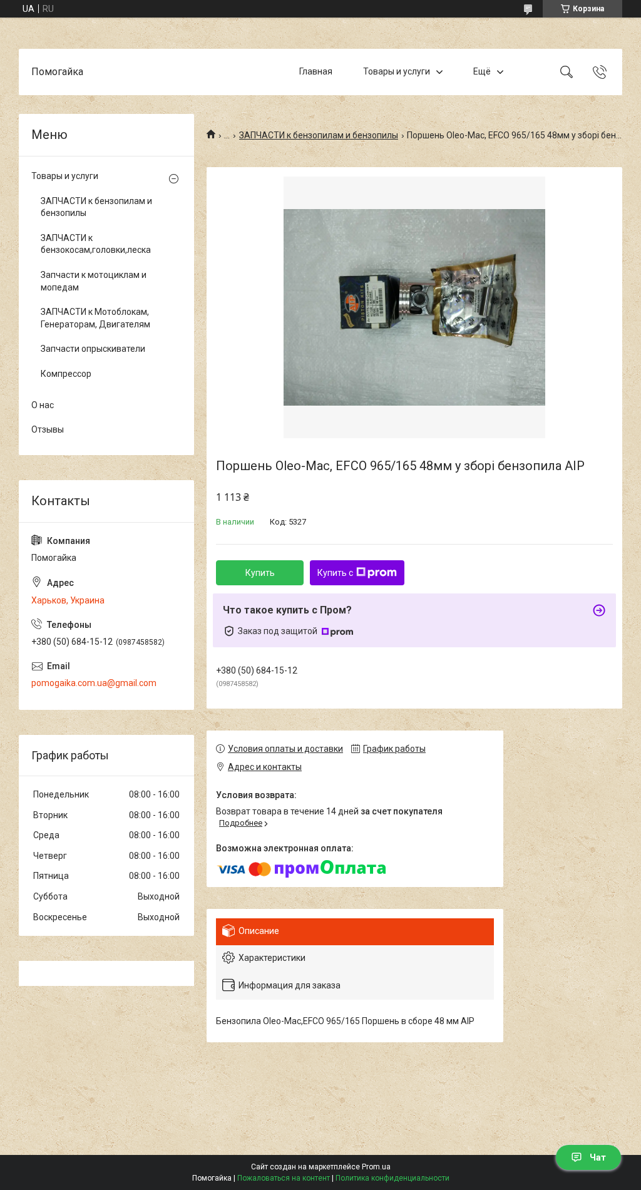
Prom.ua (376, 1166)
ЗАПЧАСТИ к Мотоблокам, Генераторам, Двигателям (95, 318)
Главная (315, 71)
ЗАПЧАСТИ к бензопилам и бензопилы (318, 135)
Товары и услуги (396, 71)
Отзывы (47, 429)
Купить (260, 573)
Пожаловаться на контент (283, 1178)
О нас (42, 405)
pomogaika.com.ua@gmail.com (93, 683)
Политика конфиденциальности (392, 1178)
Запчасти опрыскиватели (93, 349)
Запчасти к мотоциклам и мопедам (93, 281)
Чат (598, 1157)
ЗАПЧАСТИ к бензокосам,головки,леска (96, 244)
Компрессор (66, 374)
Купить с (335, 573)
